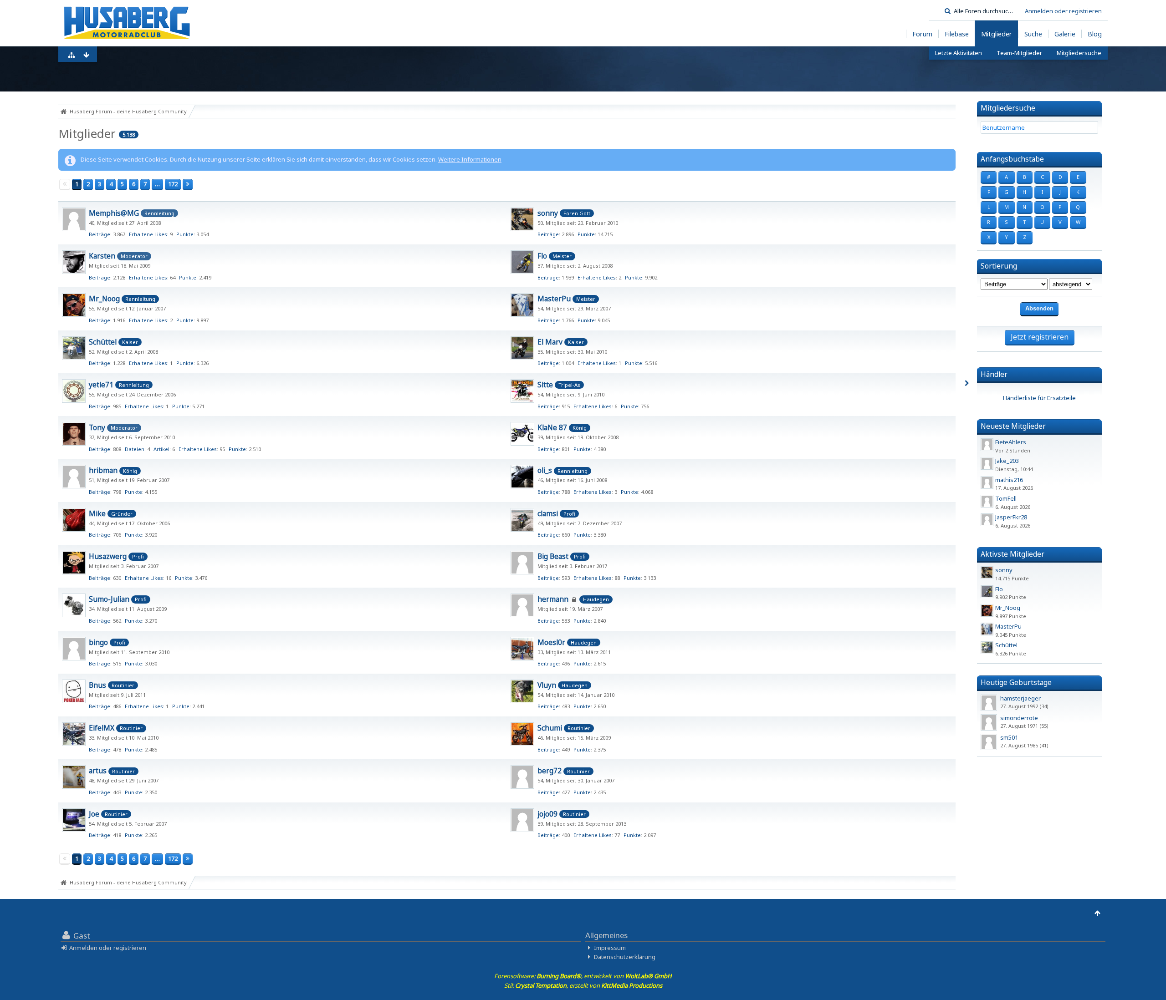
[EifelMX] (74, 734)
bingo (98, 642)
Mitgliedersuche (1008, 108)
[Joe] (74, 820)
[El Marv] (522, 348)
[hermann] (522, 605)
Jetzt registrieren (1040, 337)
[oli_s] (522, 476)
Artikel (161, 449)
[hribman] (74, 476)
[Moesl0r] (522, 648)
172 (173, 184)
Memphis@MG (114, 213)
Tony (97, 427)
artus (98, 771)
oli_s (544, 470)
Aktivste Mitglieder (1012, 554)
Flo (542, 256)
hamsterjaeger (1020, 698)
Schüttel (103, 342)
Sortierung (999, 266)
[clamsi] (522, 520)
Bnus (97, 685)
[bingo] (74, 648)
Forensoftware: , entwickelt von (583, 976)
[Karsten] (74, 262)
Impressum (610, 948)
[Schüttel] (74, 348)
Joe (94, 814)
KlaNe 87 (552, 427)
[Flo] (522, 262)
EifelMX (101, 728)
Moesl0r (551, 642)
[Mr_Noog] (74, 305)
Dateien (134, 449)
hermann (552, 599)
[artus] (74, 777)
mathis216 (1009, 480)
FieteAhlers (1010, 442)
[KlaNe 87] (522, 434)
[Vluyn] (522, 691)
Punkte (185, 234)
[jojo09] (522, 820)
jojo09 (547, 814)
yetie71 (101, 385)
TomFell (1006, 498)
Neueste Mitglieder (1013, 426)
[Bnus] (74, 691)
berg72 (549, 771)
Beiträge (99, 234)
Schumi (549, 728)
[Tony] (74, 434)
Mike (97, 513)
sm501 (1009, 737)
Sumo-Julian (109, 599)
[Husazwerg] (74, 562)
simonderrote (1019, 718)
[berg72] (522, 777)
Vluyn (546, 685)
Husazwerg (108, 556)
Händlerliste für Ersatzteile (1039, 398)
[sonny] (522, 219)
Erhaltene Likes (148, 234)
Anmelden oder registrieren (1063, 11)
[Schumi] (522, 734)
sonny (547, 213)
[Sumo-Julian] (74, 605)
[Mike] (74, 520)
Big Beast (552, 556)
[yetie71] (74, 391)
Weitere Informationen (469, 159)
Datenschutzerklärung (624, 957)
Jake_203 (1007, 461)
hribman (103, 470)
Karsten (102, 256)
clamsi (547, 513)
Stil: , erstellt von (583, 985)
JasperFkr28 (1011, 517)
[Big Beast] (522, 562)
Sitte (545, 385)
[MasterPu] (522, 305)
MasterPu (554, 299)
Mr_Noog (104, 299)
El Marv (550, 342)
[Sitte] (522, 391)
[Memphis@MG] (74, 219)
